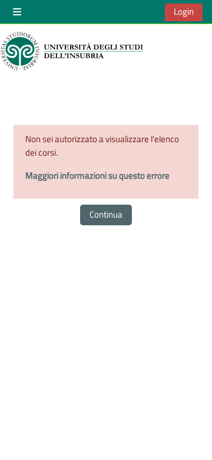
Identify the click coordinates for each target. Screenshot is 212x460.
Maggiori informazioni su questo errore (97, 175)
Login (184, 11)
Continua (106, 214)
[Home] (73, 51)
